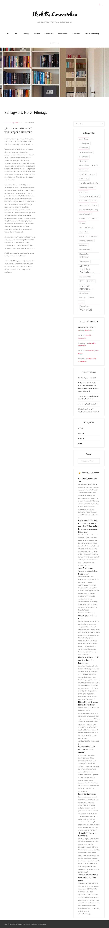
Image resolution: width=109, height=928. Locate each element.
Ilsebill (17, 122)
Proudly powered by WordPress (14, 924)
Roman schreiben (86, 287)
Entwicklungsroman (87, 174)
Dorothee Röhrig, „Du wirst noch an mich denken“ (86, 749)
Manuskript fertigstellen (84, 255)
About (16, 34)
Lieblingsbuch (83, 245)
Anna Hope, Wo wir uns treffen (87, 404)
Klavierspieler (83, 236)
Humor (82, 223)
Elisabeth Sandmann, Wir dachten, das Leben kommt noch (88, 660)
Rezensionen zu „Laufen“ (86, 327)
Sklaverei (91, 297)
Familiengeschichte (87, 188)
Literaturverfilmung (84, 249)
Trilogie (81, 302)
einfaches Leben (84, 165)
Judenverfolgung (86, 227)
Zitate (80, 443)
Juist (80, 232)
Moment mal (49, 34)
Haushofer (95, 218)
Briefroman (83, 148)
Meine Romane (62, 34)
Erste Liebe (83, 179)
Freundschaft (84, 205)
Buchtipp (26, 34)
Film (86, 192)
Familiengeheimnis (88, 183)
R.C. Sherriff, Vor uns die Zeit (87, 378)
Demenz (83, 161)
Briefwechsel (86, 152)
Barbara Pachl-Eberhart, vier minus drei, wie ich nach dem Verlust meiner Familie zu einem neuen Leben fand (88, 526)
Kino (86, 232)
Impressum (54, 43)
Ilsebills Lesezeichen (54, 14)
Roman (90, 281)
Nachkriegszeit (85, 277)
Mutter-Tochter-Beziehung (86, 269)
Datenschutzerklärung (92, 34)
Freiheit (94, 201)
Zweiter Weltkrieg (85, 308)
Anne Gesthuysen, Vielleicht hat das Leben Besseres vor (87, 571)
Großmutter (84, 219)
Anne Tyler (83, 139)
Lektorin (93, 236)
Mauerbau (84, 261)
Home (7, 34)
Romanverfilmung (84, 293)
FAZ (80, 192)
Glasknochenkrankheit (85, 214)
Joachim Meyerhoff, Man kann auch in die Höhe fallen (88, 877)
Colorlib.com (42, 924)
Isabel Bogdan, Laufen (85, 330)
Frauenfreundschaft (89, 196)
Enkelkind (83, 170)
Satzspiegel (82, 297)
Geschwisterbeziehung (88, 210)
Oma (81, 281)
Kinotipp (37, 34)
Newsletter (76, 34)
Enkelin (95, 166)
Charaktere (83, 157)
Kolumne (81, 438)
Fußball (95, 205)
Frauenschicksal (84, 201)
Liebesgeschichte (86, 241)
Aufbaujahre (84, 143)
